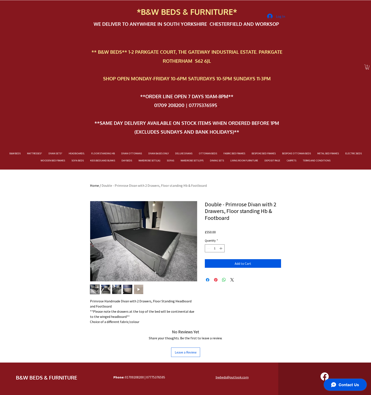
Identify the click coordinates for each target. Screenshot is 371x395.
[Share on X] (232, 279)
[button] (367, 67)
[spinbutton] (215, 248)
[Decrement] (208, 248)
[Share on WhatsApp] (224, 279)
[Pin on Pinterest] (215, 279)
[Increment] (221, 248)
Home (94, 185)
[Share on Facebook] (207, 279)
